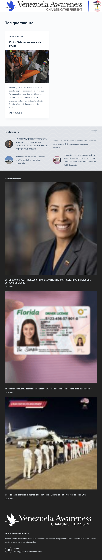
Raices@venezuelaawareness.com (28, 552)
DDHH (11, 36)
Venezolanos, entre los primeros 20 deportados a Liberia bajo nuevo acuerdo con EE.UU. (45, 495)
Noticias (19, 36)
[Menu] (96, 6)
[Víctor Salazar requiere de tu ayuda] (27, 66)
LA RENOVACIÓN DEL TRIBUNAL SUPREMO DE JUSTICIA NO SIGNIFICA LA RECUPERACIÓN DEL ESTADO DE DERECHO (32, 144)
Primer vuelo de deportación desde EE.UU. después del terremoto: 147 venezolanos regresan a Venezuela (74, 144)
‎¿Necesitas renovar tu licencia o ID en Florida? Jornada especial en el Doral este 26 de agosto (48, 389)
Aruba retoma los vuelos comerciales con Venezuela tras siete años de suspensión (31, 160)
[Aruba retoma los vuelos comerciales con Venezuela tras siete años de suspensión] (9, 160)
